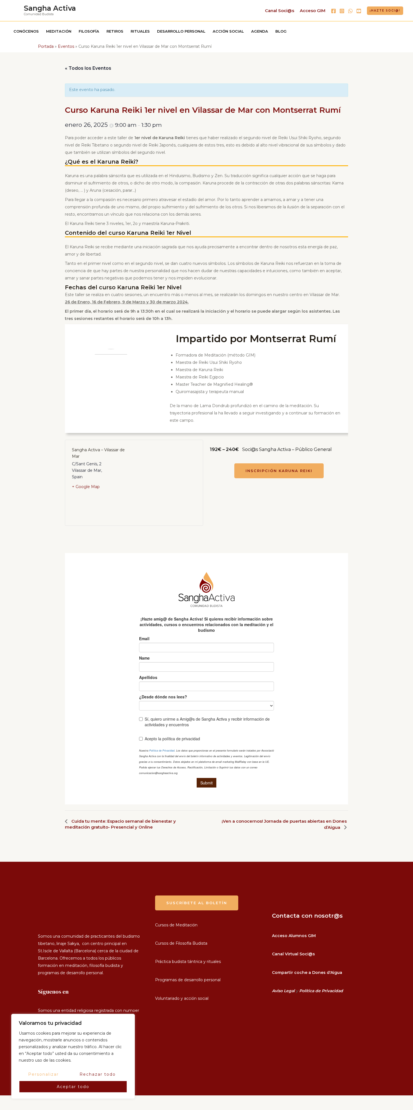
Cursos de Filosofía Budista (181, 943)
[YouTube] (358, 10)
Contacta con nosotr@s (307, 915)
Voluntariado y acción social (181, 998)
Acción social (228, 31)
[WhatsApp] (350, 10)
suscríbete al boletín (196, 903)
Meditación (58, 31)
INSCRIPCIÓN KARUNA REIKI (279, 470)
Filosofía (89, 31)
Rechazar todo (98, 1074)
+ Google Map (86, 486)
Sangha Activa (50, 8)
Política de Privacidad (321, 990)
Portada (46, 46)
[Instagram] (341, 10)
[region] (73, 1056)
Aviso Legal (283, 990)
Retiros (114, 31)
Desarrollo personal (181, 31)
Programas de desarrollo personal (188, 979)
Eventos (66, 46)
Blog (281, 31)
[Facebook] (333, 10)
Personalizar (43, 1074)
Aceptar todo (73, 1086)
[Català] (3, 1106)
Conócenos (26, 31)
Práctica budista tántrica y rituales (188, 961)
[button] (385, 10)
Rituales (140, 31)
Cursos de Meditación (176, 925)
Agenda (259, 31)
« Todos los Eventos (88, 68)
